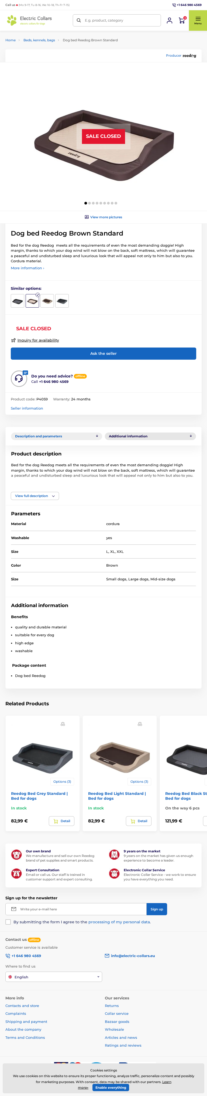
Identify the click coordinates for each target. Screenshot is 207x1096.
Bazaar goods (117, 1021)
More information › (27, 268)
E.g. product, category (104, 20)
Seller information (27, 408)
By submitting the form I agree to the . (82, 922)
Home (10, 40)
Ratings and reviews (123, 1045)
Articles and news (121, 1037)
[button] (198, 20)
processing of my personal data (119, 922)
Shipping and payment (26, 1021)
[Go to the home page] (29, 20)
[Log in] (169, 20)
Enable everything (110, 1087)
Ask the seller (103, 353)
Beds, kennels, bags (39, 40)
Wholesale (114, 1029)
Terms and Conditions (25, 1037)
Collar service (117, 1013)
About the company (23, 1029)
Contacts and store (22, 1005)
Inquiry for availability (38, 340)
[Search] (79, 20)
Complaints (15, 1013)
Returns (112, 1005)
